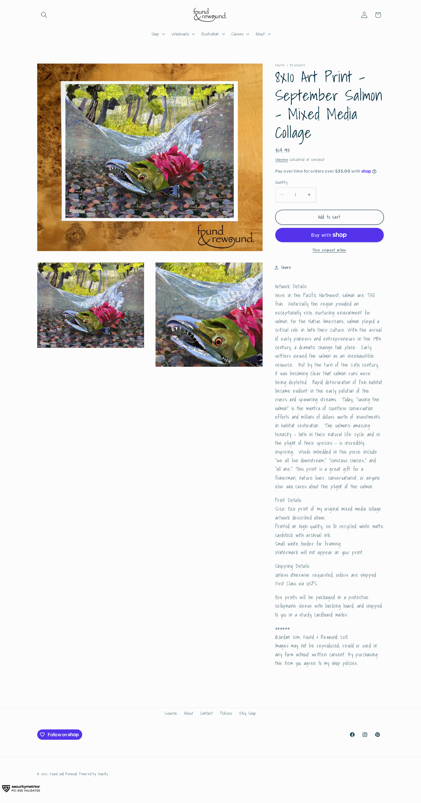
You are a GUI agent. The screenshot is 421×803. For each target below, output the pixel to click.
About (188, 713)
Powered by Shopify (93, 774)
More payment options (329, 250)
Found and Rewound (63, 774)
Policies (226, 713)
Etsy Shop (247, 713)
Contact (206, 713)
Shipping (281, 159)
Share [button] (286, 267)
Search (171, 713)
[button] (44, 15)
